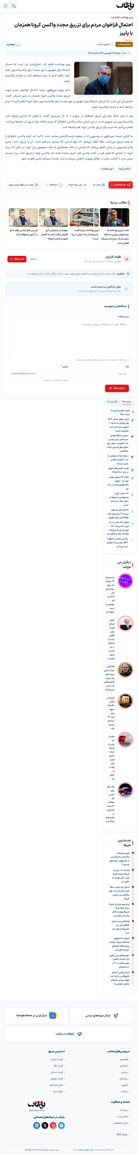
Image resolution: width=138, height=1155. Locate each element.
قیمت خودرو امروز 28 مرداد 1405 (120, 412)
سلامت (124, 1091)
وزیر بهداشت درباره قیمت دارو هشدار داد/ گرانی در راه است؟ (84, 235)
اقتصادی (124, 1059)
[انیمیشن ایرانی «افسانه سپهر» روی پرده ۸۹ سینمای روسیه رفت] (125, 712)
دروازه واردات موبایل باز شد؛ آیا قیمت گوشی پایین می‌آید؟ (117, 459)
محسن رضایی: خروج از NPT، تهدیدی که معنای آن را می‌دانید (117, 542)
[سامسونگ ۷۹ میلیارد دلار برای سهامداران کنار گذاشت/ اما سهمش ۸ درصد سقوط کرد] (125, 593)
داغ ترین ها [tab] (113, 401)
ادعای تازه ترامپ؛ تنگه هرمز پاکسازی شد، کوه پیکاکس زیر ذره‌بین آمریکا (119, 893)
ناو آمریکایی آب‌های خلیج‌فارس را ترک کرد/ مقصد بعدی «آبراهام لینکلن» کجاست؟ (119, 978)
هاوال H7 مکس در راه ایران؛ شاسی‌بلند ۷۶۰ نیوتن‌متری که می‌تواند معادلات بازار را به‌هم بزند (118, 528)
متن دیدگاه (123, 316)
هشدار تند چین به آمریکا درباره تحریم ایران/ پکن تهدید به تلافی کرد (111, 758)
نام (127, 366)
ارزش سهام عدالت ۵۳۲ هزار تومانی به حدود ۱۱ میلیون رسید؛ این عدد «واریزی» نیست (118, 425)
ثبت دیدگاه (19, 259)
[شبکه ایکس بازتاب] (45, 1125)
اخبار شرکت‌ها (56, 1085)
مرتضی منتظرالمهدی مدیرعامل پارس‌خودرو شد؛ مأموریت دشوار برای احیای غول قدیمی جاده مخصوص (117, 443)
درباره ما (124, 1110)
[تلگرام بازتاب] (61, 1125)
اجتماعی (124, 1066)
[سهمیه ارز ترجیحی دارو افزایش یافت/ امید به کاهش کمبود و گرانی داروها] (53, 217)
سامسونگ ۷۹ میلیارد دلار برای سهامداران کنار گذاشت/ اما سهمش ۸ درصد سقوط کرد (109, 595)
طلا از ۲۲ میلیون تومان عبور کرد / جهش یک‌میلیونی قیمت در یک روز (118, 483)
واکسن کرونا (124, 168)
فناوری (125, 1085)
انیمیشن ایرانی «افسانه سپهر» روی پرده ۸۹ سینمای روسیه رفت (110, 713)
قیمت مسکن (57, 1072)
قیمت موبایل (56, 1078)
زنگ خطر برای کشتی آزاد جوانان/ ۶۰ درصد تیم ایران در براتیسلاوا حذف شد (110, 804)
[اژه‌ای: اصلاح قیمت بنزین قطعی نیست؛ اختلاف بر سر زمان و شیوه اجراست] (125, 638)
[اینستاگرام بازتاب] (53, 1125)
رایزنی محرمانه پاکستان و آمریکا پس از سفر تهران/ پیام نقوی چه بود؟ (119, 859)
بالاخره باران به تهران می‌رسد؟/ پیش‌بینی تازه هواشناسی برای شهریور (118, 513)
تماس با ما (122, 1116)
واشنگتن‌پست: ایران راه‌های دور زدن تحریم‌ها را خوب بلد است (120, 927)
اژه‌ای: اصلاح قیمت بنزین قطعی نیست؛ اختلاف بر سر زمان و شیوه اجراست (111, 639)
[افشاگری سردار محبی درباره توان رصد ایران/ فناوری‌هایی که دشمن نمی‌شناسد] (125, 677)
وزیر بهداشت (106, 168)
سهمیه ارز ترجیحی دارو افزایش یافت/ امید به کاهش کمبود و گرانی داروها (54, 235)
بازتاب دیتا (58, 1091)
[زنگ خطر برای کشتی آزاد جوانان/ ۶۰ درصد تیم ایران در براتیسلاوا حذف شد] (125, 803)
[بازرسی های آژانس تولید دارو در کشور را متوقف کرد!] (23, 217)
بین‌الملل (123, 1078)
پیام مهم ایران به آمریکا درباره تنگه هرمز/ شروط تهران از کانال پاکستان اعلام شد (119, 910)
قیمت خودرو (57, 1059)
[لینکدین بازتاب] (36, 1125)
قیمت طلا (58, 1066)
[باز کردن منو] (5, 5)
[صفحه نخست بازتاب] (36, 1104)
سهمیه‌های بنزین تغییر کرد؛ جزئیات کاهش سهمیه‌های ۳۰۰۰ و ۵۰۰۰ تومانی (119, 961)
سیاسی (124, 1072)
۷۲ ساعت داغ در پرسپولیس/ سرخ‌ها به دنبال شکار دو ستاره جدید (119, 499)
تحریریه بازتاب (103, 44)
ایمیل (64, 366)
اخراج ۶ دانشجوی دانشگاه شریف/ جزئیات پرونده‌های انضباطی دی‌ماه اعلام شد (119, 944)
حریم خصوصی (121, 1123)
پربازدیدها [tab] (126, 401)
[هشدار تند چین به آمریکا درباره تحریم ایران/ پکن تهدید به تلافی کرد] (125, 756)
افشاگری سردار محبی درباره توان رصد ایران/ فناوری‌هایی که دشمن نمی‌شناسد (109, 678)
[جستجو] (13, 5)
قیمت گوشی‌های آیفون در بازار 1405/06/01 (118, 470)
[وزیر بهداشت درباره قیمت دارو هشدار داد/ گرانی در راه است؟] (84, 217)
